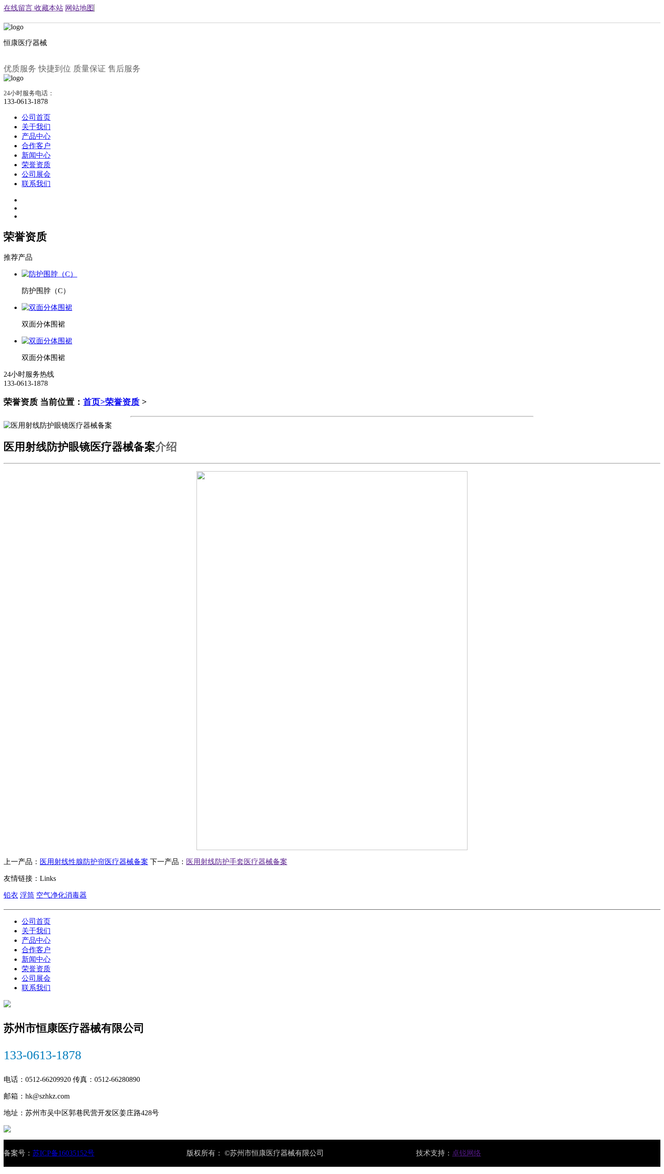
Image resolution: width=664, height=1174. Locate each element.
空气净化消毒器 (61, 895)
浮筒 (27, 895)
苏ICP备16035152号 (63, 1153)
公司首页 (36, 117)
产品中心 (36, 136)
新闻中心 (36, 155)
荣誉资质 (36, 164)
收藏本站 (48, 8)
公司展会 (36, 174)
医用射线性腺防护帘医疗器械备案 (94, 861)
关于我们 (36, 127)
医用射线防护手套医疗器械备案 (236, 861)
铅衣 (11, 895)
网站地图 (79, 8)
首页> (94, 402)
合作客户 (36, 146)
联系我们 (36, 183)
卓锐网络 (466, 1153)
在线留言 (19, 8)
